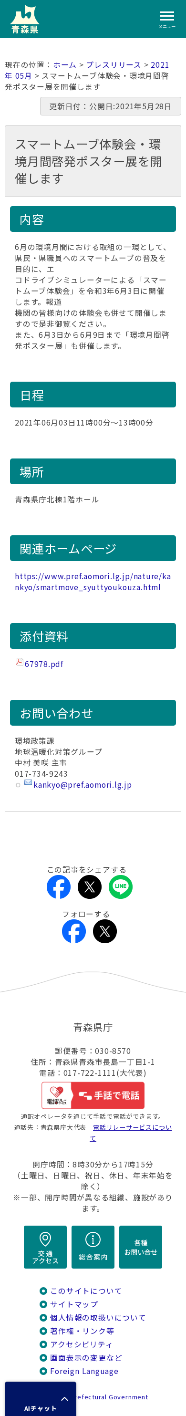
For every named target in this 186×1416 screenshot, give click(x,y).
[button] (40, 1399)
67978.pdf (44, 663)
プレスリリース (114, 64)
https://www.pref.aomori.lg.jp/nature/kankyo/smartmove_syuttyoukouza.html (93, 582)
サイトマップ (74, 1304)
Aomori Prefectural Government (96, 1396)
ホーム (65, 64)
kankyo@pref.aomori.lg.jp (82, 784)
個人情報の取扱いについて (98, 1317)
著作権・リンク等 (82, 1330)
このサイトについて (86, 1290)
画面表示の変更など (86, 1357)
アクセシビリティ (81, 1344)
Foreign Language (84, 1370)
